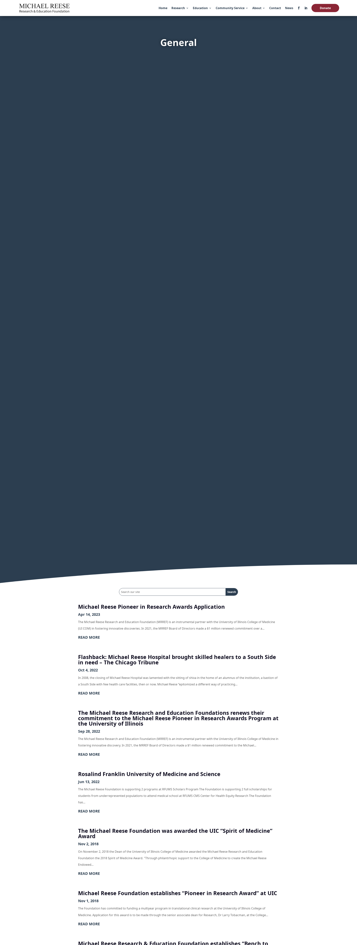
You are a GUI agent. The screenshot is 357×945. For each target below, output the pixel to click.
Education (200, 8)
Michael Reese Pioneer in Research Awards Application (151, 606)
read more (89, 637)
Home (163, 8)
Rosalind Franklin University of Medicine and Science (149, 774)
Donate (325, 8)
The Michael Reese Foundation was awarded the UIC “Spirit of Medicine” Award (175, 833)
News (289, 8)
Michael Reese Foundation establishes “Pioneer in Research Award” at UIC (177, 893)
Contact (275, 8)
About (256, 8)
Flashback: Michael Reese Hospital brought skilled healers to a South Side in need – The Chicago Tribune (177, 659)
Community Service (230, 8)
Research (178, 8)
